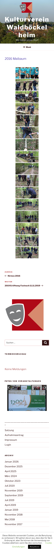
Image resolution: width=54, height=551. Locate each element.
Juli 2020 (10, 485)
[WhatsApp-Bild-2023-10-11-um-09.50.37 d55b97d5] (26, 387)
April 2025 (10, 471)
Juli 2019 (9, 500)
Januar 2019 (11, 509)
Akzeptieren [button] (34, 547)
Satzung (9, 430)
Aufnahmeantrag (14, 435)
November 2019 (14, 490)
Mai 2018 (10, 519)
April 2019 (10, 505)
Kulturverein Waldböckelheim (27, 27)
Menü (28, 47)
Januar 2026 (12, 461)
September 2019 (14, 495)
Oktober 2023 (12, 481)
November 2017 (13, 524)
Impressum (11, 440)
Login (8, 444)
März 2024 (11, 476)
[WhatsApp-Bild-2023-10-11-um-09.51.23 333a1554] (15, 388)
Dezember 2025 (14, 466)
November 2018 (14, 514)
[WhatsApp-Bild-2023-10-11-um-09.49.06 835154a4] (37, 387)
